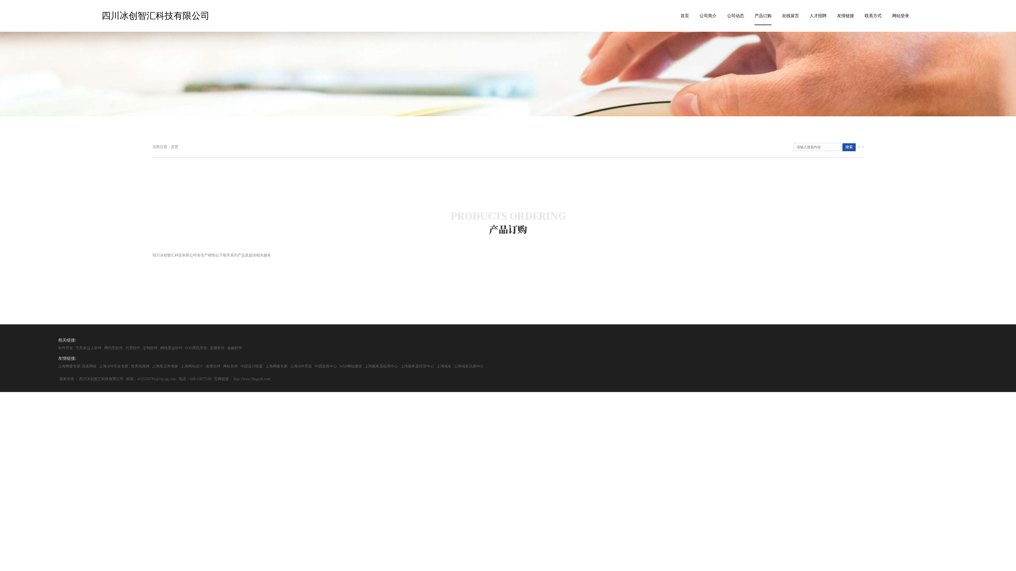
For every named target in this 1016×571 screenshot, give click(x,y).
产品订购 (763, 15)
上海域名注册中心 (469, 366)
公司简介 (708, 15)
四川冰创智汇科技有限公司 (101, 379)
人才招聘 (818, 15)
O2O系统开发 (196, 348)
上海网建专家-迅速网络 (77, 366)
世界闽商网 (140, 366)
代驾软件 (132, 348)
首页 (685, 15)
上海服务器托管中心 (417, 366)
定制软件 (150, 348)
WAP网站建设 (350, 366)
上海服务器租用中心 (381, 366)
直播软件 (217, 348)
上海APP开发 (301, 366)
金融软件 (234, 348)
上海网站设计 (192, 366)
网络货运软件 (171, 348)
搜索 (849, 147)
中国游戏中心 (326, 366)
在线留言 (790, 15)
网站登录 (900, 15)
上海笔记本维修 (165, 366)
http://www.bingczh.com (252, 379)
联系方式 (873, 15)
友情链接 (845, 15)
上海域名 (444, 366)
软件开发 (65, 348)
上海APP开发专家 (113, 366)
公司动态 (735, 15)
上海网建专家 (276, 366)
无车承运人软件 (89, 348)
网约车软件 (113, 348)
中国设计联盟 (252, 366)
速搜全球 (213, 366)
